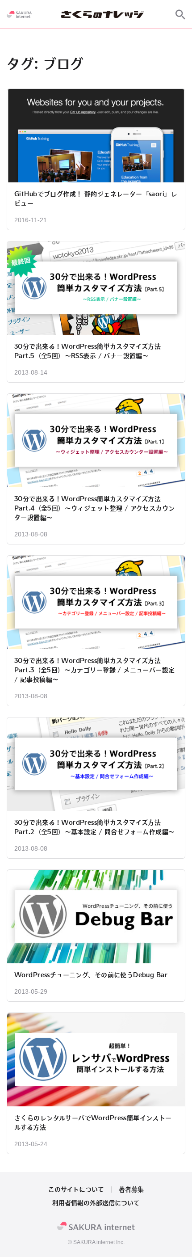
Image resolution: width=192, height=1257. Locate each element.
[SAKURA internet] (19, 14)
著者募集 (131, 1189)
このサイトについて (76, 1189)
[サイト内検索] (180, 14)
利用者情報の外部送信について (96, 1203)
